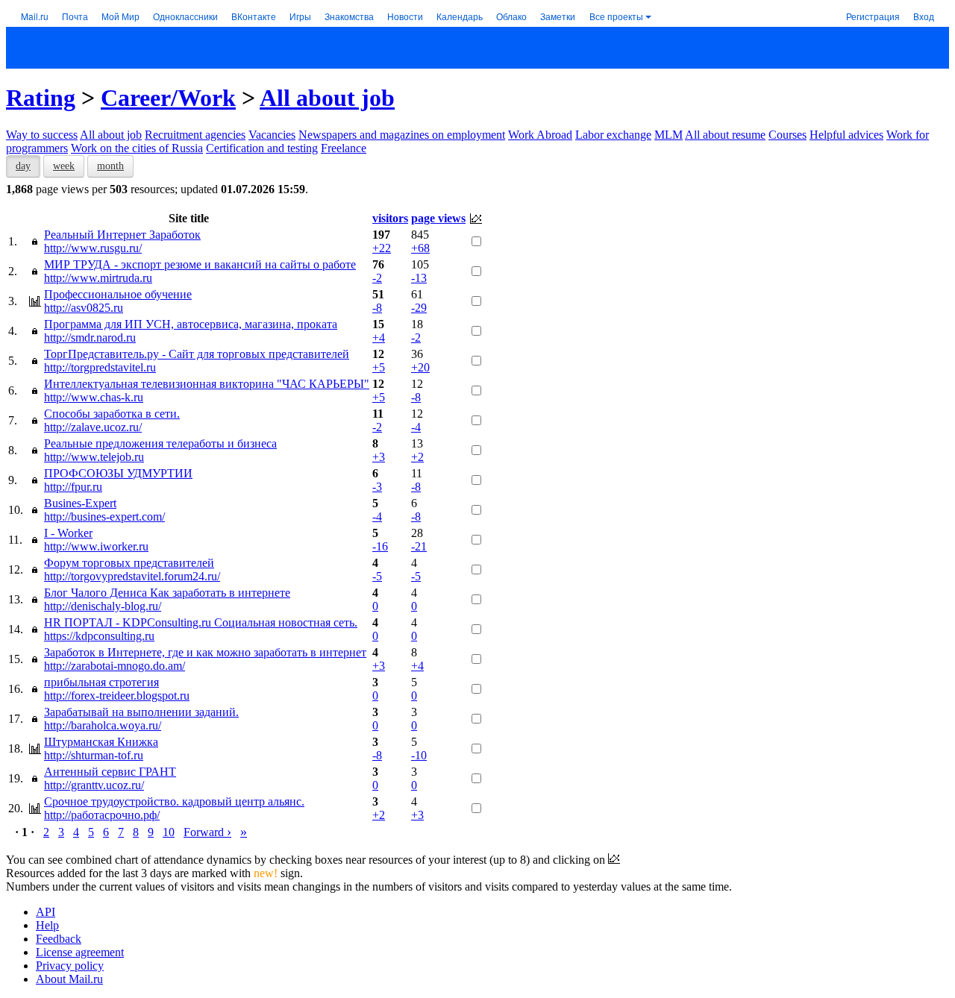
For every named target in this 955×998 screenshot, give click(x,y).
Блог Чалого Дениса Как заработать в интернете (167, 592)
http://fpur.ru (73, 486)
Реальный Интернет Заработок (122, 234)
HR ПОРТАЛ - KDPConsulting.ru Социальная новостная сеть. (200, 622)
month (110, 166)
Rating (40, 97)
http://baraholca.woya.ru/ (102, 725)
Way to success (42, 134)
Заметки (557, 16)
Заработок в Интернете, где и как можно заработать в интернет (205, 652)
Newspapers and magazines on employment (401, 134)
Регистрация (873, 16)
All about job (327, 97)
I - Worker (68, 533)
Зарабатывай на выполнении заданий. (141, 712)
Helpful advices (846, 134)
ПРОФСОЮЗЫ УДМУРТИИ (118, 473)
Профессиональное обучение (118, 294)
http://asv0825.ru (83, 307)
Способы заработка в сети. (112, 413)
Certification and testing (262, 148)
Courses (787, 134)
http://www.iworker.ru (96, 546)
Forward (207, 832)
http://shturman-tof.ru (93, 755)
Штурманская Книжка (101, 741)
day (23, 166)
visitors (390, 218)
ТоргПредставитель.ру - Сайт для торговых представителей (196, 354)
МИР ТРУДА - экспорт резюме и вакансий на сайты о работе (200, 264)
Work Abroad (540, 134)
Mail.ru (34, 16)
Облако (511, 16)
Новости (405, 16)
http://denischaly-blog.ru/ (102, 606)
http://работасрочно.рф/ (102, 815)
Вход (923, 16)
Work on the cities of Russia (137, 148)
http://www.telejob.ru (94, 457)
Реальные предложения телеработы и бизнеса (160, 443)
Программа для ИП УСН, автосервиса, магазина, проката (190, 324)
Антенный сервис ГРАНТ (110, 771)
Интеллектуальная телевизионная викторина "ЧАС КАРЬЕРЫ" (206, 383)
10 (169, 832)
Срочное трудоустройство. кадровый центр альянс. (174, 801)
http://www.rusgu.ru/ (93, 248)
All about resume (725, 134)
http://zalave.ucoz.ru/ (93, 427)
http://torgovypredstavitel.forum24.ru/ (132, 576)
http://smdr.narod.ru (90, 337)
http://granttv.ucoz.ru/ (94, 785)
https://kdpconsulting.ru (99, 636)
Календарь (459, 16)
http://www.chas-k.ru (93, 397)
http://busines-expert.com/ (104, 516)
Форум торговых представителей (129, 562)
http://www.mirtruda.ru (98, 278)
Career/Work (168, 97)
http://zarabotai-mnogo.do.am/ (114, 665)
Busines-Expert (80, 503)
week (64, 166)
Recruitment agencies (195, 134)
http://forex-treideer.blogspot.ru (117, 695)
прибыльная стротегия (101, 682)
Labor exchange (613, 134)
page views (438, 218)
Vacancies (271, 134)
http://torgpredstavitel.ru (100, 367)
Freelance (343, 148)
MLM (668, 134)
